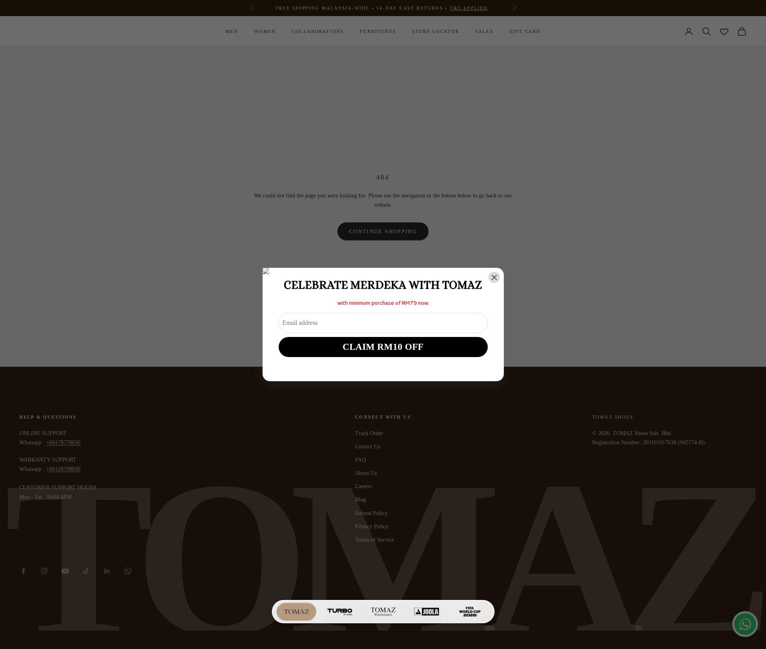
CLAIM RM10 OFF (383, 347)
